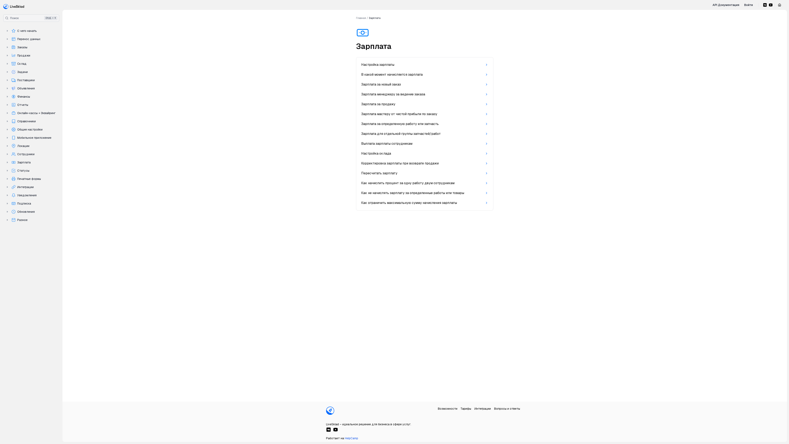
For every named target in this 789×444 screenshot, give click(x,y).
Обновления (26, 212)
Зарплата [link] (375, 18)
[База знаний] (14, 6)
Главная (361, 18)
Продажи (23, 55)
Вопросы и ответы (507, 408)
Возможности (447, 408)
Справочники (26, 121)
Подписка (24, 203)
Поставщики (26, 80)
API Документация (726, 5)
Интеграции (25, 187)
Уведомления (27, 195)
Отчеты (22, 105)
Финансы (23, 96)
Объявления (26, 88)
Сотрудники (26, 154)
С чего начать (27, 31)
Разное (22, 220)
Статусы (23, 170)
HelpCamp (351, 438)
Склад (22, 64)
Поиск (33, 18)
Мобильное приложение (34, 138)
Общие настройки (30, 129)
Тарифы (466, 408)
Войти (748, 5)
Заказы (22, 47)
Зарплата (24, 162)
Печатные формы (29, 179)
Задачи (22, 72)
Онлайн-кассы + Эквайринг (36, 113)
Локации (23, 146)
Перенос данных (28, 39)
